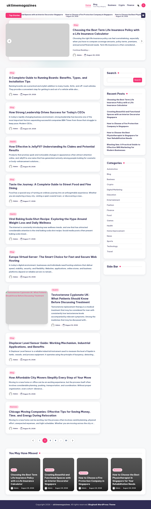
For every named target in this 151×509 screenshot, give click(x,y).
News (109, 236)
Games (110, 220)
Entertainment (113, 200)
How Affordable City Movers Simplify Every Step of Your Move (50, 377)
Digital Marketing (114, 189)
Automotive (112, 169)
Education (111, 195)
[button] (81, 50)
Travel (110, 251)
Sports (110, 241)
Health (13, 141)
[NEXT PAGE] (72, 440)
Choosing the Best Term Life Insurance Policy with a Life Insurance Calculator (120, 102)
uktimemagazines (21, 5)
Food (109, 215)
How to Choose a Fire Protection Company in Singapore (77, 15)
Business (13, 407)
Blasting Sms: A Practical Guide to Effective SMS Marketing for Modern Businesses (123, 147)
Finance (110, 210)
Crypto (110, 184)
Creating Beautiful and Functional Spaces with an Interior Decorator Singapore (123, 114)
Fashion (110, 205)
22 (66, 440)
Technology (112, 246)
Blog (76, 25)
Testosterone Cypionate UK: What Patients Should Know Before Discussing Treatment (70, 298)
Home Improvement (116, 231)
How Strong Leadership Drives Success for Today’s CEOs (47, 112)
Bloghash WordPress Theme (101, 504)
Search (111, 73)
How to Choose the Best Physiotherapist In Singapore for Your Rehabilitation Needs (122, 135)
